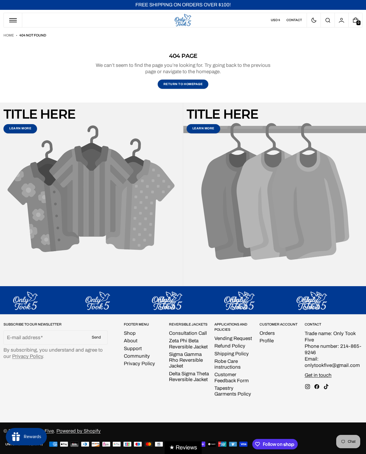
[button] (327, 20)
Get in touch (318, 375)
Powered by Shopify (78, 431)
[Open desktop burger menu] (13, 20)
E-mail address (24, 337)
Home (8, 35)
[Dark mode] (314, 20)
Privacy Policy (27, 356)
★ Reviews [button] (183, 447)
